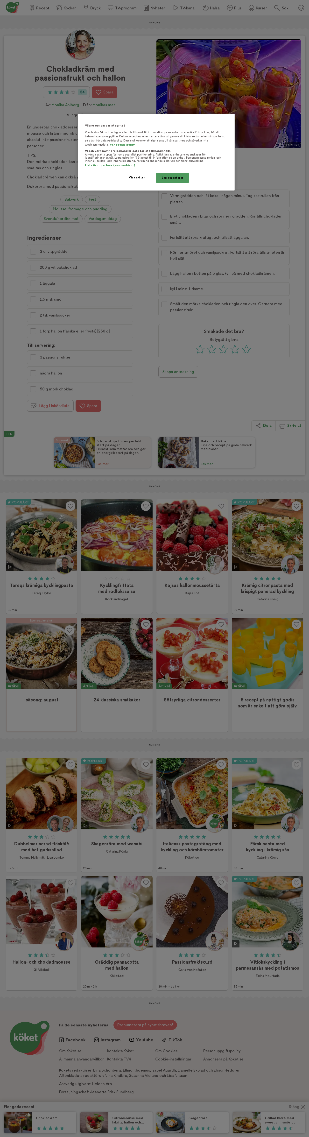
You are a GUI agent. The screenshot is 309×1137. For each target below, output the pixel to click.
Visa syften (137, 177)
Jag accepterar (172, 177)
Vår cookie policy (122, 144)
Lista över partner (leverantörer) (110, 165)
